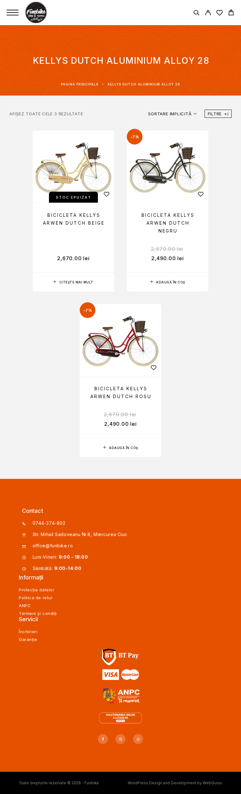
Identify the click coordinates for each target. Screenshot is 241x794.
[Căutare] (196, 14)
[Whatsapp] (138, 739)
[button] (167, 282)
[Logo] (36, 12)
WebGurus (212, 782)
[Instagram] (120, 739)
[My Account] (208, 14)
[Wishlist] (219, 14)
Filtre (215, 113)
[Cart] (231, 13)
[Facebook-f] (103, 739)
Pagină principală (80, 84)
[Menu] (12, 12)
